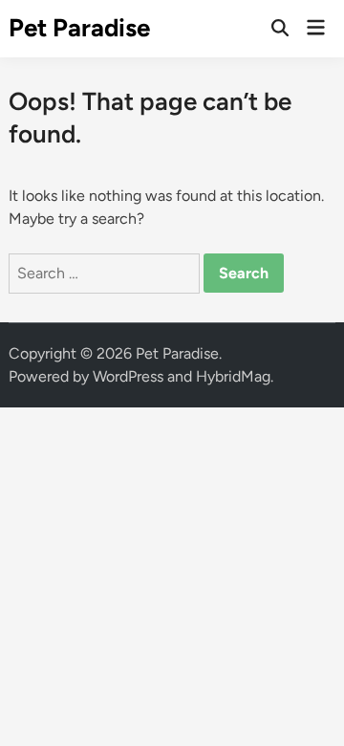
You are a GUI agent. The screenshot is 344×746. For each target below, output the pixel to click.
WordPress (128, 376)
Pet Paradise (79, 27)
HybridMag (233, 376)
